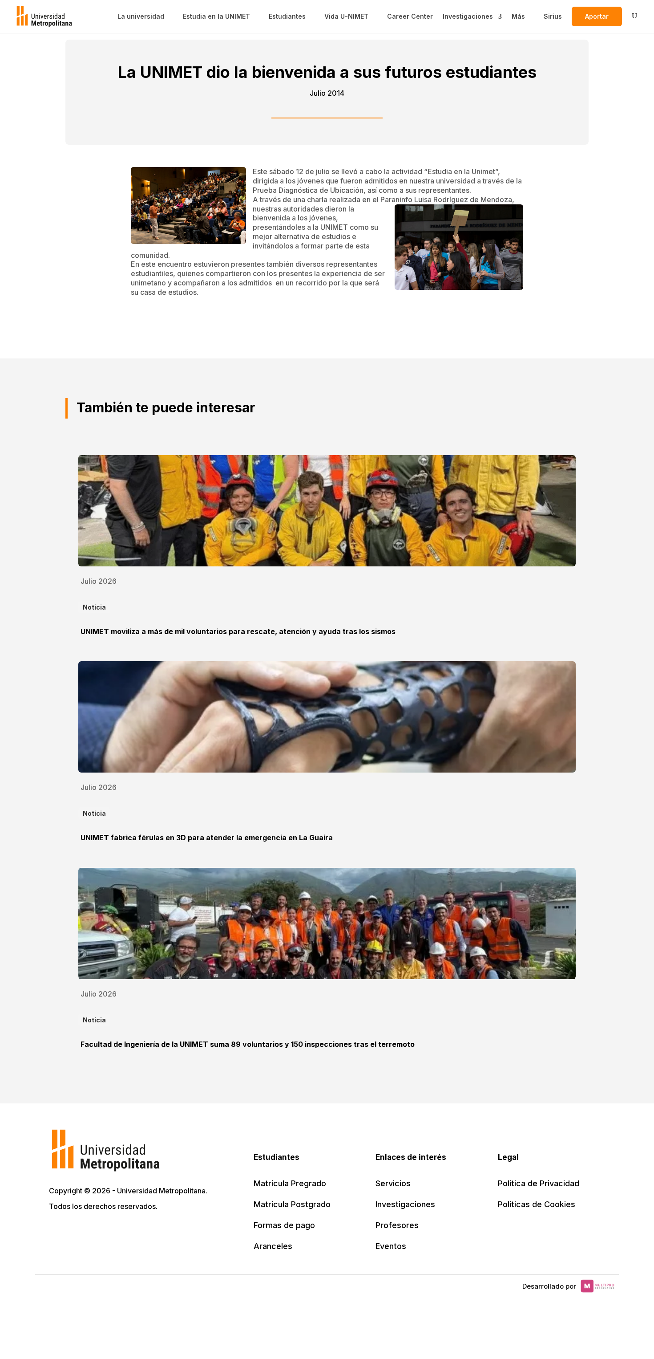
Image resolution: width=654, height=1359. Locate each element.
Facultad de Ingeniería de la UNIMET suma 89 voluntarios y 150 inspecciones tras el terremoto (248, 1044)
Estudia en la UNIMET (216, 16)
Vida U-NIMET (346, 16)
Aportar (597, 16)
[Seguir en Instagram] (135, 1232)
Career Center (410, 16)
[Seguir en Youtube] (116, 1232)
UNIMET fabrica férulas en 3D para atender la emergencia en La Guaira (207, 837)
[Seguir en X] (57, 1232)
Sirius (553, 16)
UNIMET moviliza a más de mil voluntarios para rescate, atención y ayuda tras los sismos (238, 631)
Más (518, 16)
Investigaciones (468, 16)
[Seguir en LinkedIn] (96, 1232)
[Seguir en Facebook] (77, 1232)
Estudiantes (287, 16)
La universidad (140, 16)
